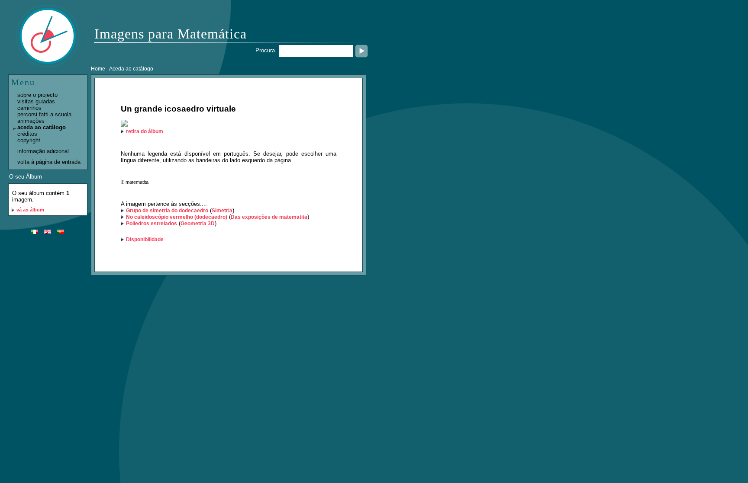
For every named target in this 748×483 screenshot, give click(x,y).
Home (98, 69)
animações (31, 121)
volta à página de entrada (49, 162)
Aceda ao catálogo (131, 69)
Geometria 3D (198, 224)
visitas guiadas (36, 101)
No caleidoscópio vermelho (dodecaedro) (176, 217)
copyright (28, 140)
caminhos (29, 108)
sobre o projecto (37, 95)
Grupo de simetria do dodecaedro (167, 211)
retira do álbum (144, 131)
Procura (265, 50)
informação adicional (43, 151)
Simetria (222, 211)
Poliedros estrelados (151, 224)
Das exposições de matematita (269, 217)
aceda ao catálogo (41, 127)
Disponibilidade (145, 240)
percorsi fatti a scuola (44, 114)
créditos (27, 134)
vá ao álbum (30, 209)
